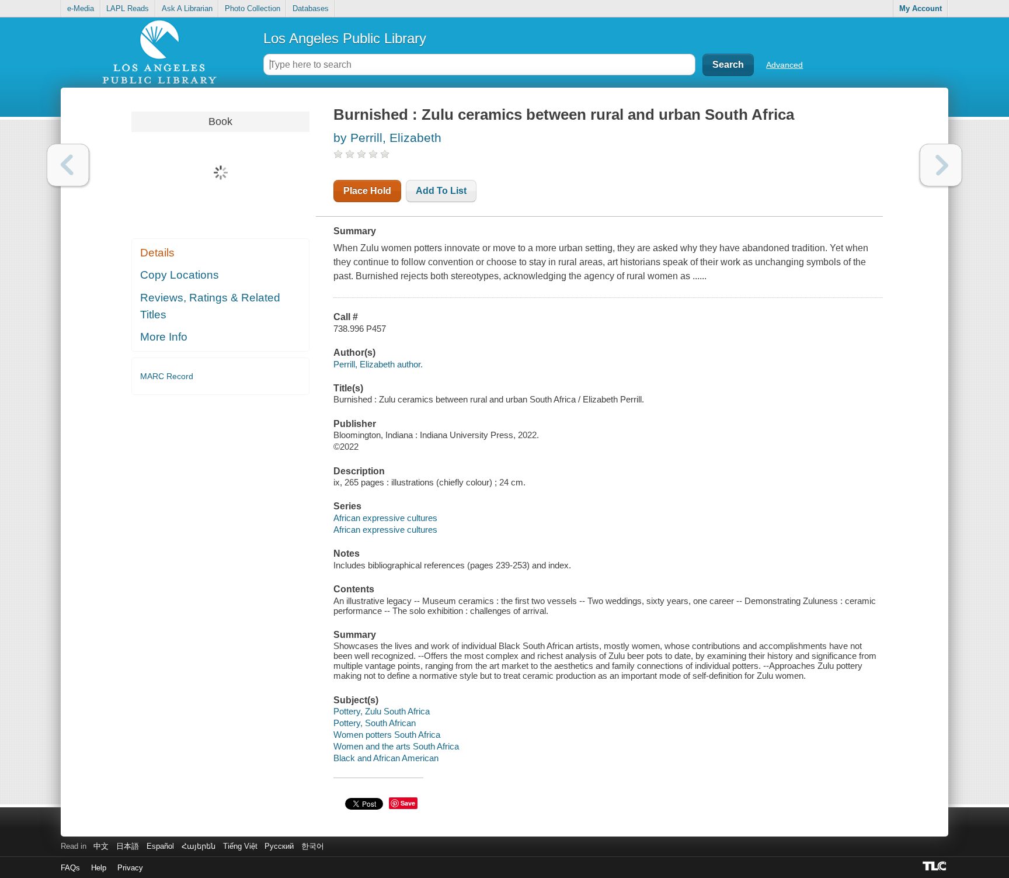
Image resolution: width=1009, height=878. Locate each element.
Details (157, 253)
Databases (311, 8)
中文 (101, 846)
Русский (279, 846)
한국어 (312, 846)
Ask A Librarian (187, 8)
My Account (920, 8)
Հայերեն (198, 846)
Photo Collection (252, 8)
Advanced (784, 65)
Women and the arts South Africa (396, 746)
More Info (163, 337)
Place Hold (367, 191)
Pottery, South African (374, 723)
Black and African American (386, 758)
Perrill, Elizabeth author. (378, 364)
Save (408, 803)
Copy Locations (179, 275)
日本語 (127, 846)
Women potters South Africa (386, 735)
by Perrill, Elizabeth (387, 137)
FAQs (70, 867)
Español (160, 846)
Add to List (441, 191)
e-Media (80, 8)
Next (941, 165)
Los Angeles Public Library (344, 38)
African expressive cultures (385, 518)
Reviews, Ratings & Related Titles (210, 306)
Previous (68, 165)
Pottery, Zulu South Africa (381, 711)
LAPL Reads (127, 8)
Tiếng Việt (240, 846)
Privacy (130, 867)
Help (98, 867)
